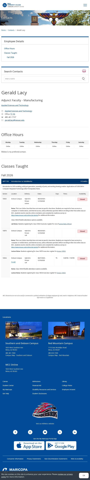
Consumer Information (15, 459)
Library (64, 381)
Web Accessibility (77, 459)
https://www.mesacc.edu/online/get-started (24, 215)
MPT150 (6, 181)
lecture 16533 (61, 251)
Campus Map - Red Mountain (58, 355)
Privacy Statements (34, 459)
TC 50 (12, 114)
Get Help (6, 393)
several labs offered (65, 224)
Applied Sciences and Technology (15, 105)
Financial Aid (36, 385)
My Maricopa (7, 389)
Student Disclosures (39, 393)
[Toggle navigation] (85, 5)
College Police (67, 385)
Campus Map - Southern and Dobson (18, 355)
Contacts (6, 18)
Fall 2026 (10, 57)
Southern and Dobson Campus (21, 343)
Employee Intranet (68, 389)
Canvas (5, 381)
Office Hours (9, 48)
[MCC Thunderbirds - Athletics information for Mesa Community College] (45, 411)
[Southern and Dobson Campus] (23, 331)
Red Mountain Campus (60, 343)
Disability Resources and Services (44, 389)
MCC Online (11, 364)
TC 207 (13, 262)
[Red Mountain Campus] (66, 331)
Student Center (8, 385)
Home (3, 30)
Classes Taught (10, 53)
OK (84, 475)
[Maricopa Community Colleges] (45, 470)
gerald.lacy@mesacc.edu (14, 120)
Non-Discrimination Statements (55, 459)
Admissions (36, 381)
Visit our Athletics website (45, 424)
